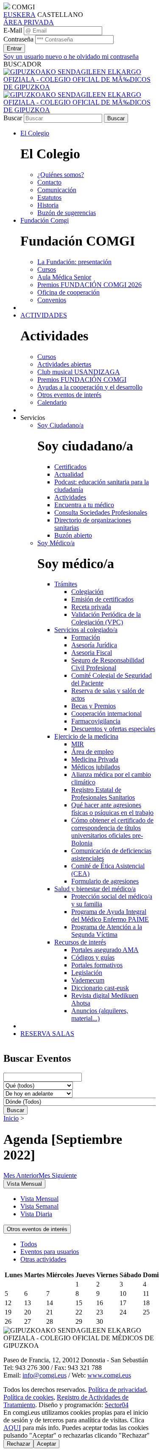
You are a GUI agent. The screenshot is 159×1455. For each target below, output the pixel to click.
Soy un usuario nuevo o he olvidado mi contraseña (71, 56)
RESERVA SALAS (47, 1033)
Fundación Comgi (44, 220)
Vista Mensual (39, 1198)
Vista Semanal (39, 1206)
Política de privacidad (117, 1389)
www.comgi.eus (109, 1375)
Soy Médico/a (56, 543)
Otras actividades (43, 1259)
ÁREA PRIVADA (28, 22)
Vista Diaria (36, 1214)
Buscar (12, 117)
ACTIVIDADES (43, 315)
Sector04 (116, 1404)
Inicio (11, 1118)
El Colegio (34, 133)
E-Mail (12, 30)
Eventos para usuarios (49, 1251)
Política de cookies (28, 1397)
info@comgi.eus (44, 1375)
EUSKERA (19, 14)
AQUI (12, 1427)
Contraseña (18, 39)
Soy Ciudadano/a (60, 425)
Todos (28, 1244)
